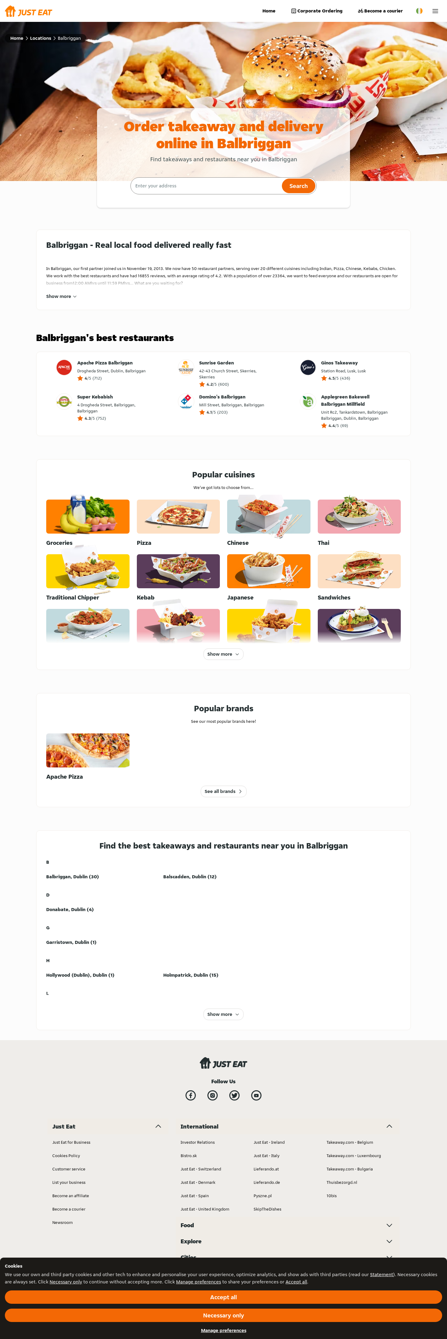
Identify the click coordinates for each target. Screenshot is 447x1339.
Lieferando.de (267, 1182)
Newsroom (62, 1222)
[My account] (435, 11)
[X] (234, 1095)
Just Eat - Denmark (198, 1182)
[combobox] (205, 186)
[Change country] (419, 10)
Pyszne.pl (263, 1195)
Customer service (68, 1169)
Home (268, 11)
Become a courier (383, 11)
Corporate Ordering (319, 11)
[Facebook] (191, 1095)
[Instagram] (212, 1095)
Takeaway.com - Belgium (350, 1142)
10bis (332, 1195)
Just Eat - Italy (266, 1155)
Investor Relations (198, 1142)
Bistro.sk (189, 1155)
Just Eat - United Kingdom (205, 1209)
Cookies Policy (66, 1155)
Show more (58, 296)
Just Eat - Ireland (269, 1142)
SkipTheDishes (267, 1209)
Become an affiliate (70, 1195)
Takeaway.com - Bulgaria (350, 1169)
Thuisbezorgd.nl (342, 1182)
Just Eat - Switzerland (201, 1169)
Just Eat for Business (71, 1142)
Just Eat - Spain (195, 1195)
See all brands (220, 791)
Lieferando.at (266, 1169)
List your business (68, 1182)
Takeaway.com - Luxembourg (354, 1155)
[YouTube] (256, 1095)
